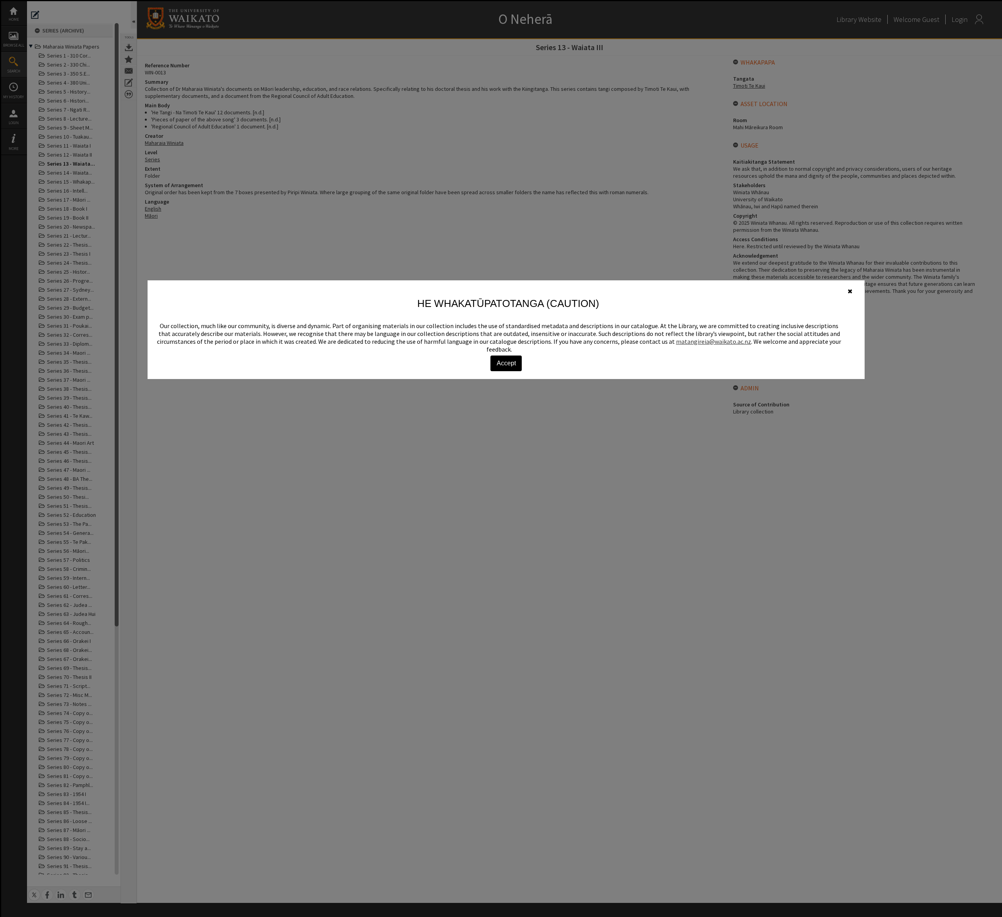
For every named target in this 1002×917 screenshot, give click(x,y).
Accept (506, 363)
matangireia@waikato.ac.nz (713, 341)
